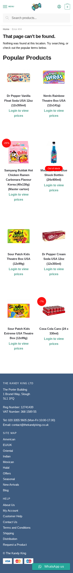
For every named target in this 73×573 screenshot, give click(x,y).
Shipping (8, 533)
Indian (7, 456)
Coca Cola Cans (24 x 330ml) (53, 331)
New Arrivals (11, 484)
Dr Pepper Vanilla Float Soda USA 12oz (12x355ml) (18, 100)
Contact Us (10, 522)
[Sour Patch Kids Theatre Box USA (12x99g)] (18, 236)
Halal (6, 467)
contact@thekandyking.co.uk (30, 424)
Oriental (8, 450)
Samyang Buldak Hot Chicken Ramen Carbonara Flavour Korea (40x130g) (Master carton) (18, 180)
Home (6, 29)
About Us (9, 505)
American (9, 439)
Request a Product (15, 544)
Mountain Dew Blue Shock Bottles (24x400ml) (53, 175)
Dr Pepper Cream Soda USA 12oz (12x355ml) (54, 259)
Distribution (10, 538)
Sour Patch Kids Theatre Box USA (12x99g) (18, 259)
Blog (6, 490)
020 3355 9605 (17, 420)
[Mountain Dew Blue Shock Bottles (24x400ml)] (54, 152)
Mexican (8, 462)
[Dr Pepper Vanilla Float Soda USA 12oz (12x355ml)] (18, 77)
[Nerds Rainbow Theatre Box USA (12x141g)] (54, 77)
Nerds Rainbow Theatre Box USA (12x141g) (54, 100)
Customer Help (12, 516)
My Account (10, 510)
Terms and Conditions (17, 527)
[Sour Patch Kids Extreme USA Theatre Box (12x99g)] (18, 310)
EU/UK (7, 445)
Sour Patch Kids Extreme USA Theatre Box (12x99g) (18, 333)
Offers (7, 473)
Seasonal (9, 479)
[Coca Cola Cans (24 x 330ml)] (54, 310)
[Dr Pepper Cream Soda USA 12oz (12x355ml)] (54, 236)
